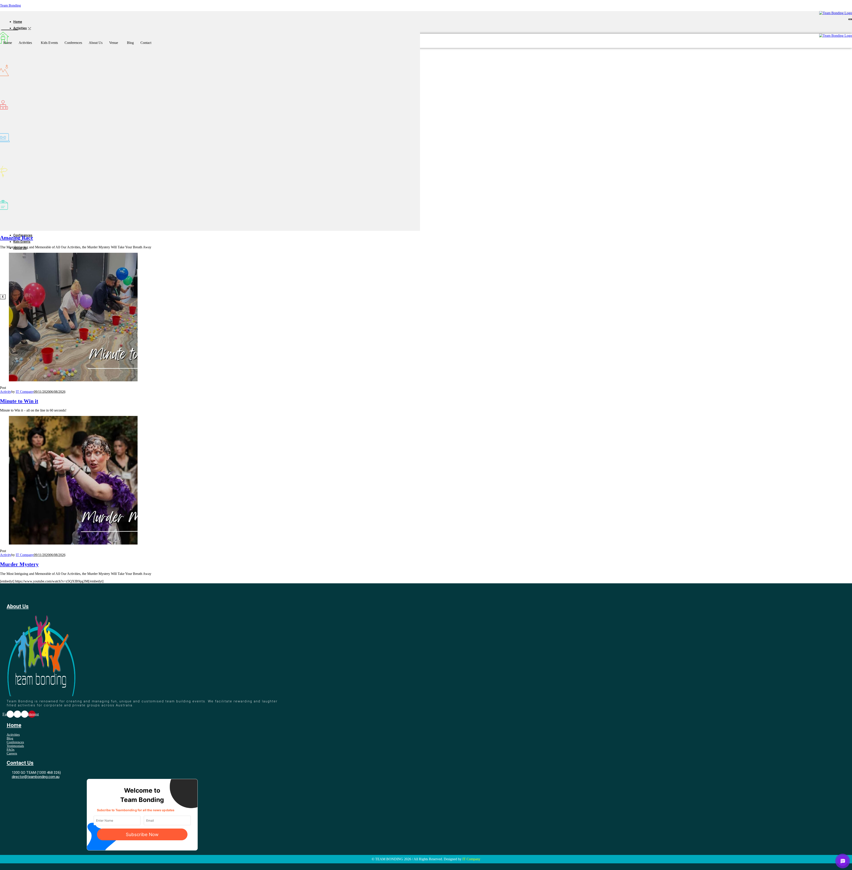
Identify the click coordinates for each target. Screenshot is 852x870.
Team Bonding (10, 5)
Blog (130, 43)
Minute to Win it (19, 401)
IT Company (25, 392)
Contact (145, 43)
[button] (26, 43)
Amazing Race (16, 238)
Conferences (73, 43)
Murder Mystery (19, 564)
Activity (5, 392)
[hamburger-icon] (850, 19)
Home (17, 22)
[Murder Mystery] (73, 543)
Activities (20, 28)
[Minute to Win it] (73, 380)
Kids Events (21, 241)
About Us (96, 43)
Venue (113, 43)
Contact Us (20, 763)
